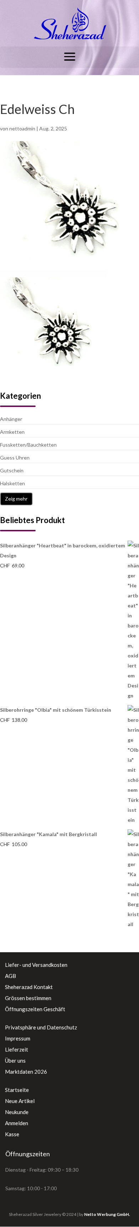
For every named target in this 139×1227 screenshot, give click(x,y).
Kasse (12, 1134)
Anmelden (16, 1123)
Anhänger (11, 419)
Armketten (12, 432)
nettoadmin (22, 128)
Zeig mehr (16, 499)
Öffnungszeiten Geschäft (35, 1009)
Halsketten (12, 483)
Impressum (17, 1038)
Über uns (15, 1060)
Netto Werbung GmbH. (107, 1214)
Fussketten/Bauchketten (28, 445)
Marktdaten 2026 (26, 1071)
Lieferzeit (16, 1049)
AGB (10, 976)
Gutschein (12, 470)
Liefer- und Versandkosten (36, 965)
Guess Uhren (15, 457)
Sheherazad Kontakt (29, 987)
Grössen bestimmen (28, 998)
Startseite (17, 1090)
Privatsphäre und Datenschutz (41, 1027)
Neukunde (17, 1112)
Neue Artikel (20, 1101)
